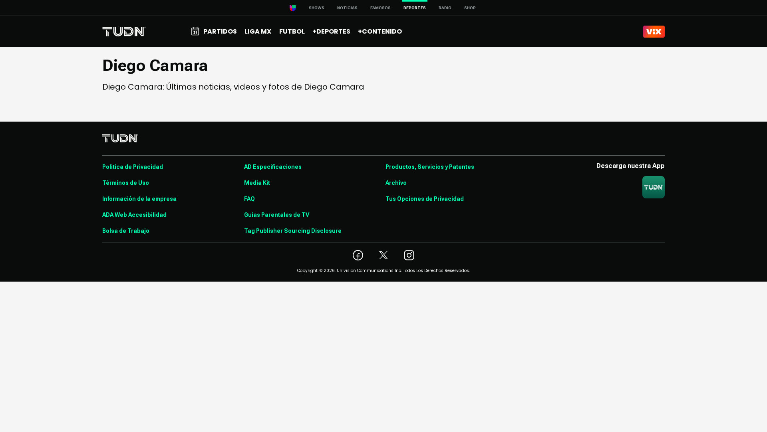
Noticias (347, 8)
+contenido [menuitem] (380, 31)
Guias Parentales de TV (276, 215)
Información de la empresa (139, 199)
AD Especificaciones (273, 167)
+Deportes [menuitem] (331, 31)
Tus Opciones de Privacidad (424, 199)
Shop (470, 8)
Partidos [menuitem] (220, 31)
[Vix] (654, 32)
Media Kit (257, 183)
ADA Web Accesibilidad (134, 215)
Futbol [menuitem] (292, 31)
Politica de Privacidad (132, 167)
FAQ (249, 199)
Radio (445, 8)
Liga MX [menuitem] (257, 31)
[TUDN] (124, 31)
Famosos (380, 8)
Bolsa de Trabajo (125, 231)
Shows (316, 8)
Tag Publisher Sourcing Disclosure (293, 231)
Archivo (396, 183)
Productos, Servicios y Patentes (429, 167)
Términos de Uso (125, 183)
